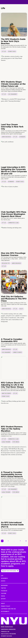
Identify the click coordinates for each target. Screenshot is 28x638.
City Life (4, 51)
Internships (22, 136)
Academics (4, 578)
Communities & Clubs (13, 222)
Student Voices (12, 51)
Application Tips (6, 263)
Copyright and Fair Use (8, 609)
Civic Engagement (12, 94)
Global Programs (6, 441)
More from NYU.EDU (7, 627)
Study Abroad (15, 441)
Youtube (3, 593)
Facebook (4, 591)
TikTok (3, 596)
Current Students (17, 352)
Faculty (21, 308)
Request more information (9, 570)
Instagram (4, 585)
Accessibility (5, 611)
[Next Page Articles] (26, 541)
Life (2, 575)
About (3, 603)
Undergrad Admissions (8, 629)
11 (20, 541)
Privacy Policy (5, 606)
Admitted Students (6, 393)
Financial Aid (5, 631)
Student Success (6, 636)
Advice (3, 581)
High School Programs (8, 633)
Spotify (3, 599)
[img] (14, 24)
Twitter (3, 588)
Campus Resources (6, 136)
